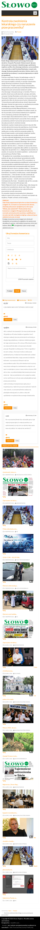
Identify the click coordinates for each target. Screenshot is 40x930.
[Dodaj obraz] (12, 259)
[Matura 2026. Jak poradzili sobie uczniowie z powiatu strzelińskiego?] (18, 713)
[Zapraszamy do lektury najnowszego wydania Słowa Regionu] (18, 486)
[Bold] (8, 255)
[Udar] (19, 255)
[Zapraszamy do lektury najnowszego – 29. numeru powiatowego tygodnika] (18, 628)
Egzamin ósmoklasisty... (10, 813)
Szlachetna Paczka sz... (10, 898)
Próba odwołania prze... (10, 529)
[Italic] (12, 255)
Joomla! (4, 925)
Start (9, 910)
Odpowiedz (8, 319)
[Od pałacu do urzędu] (18, 685)
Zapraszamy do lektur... (10, 500)
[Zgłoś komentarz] (4, 314)
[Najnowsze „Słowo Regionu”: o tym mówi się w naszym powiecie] (18, 770)
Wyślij (17, 291)
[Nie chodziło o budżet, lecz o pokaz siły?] (18, 827)
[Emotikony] (13, 263)
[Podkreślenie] (15, 255)
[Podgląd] (16, 263)
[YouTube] (16, 259)
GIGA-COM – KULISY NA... (11, 557)
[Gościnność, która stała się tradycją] (18, 458)
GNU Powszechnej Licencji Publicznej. (21, 927)
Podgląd (9, 291)
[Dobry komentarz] (4, 316)
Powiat (15, 910)
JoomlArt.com (14, 923)
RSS (30, 300)
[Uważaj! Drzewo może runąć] (18, 742)
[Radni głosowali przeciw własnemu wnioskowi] (18, 855)
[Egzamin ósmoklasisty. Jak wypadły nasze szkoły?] (18, 799)
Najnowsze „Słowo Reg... (10, 784)
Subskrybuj (22, 300)
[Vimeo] (20, 259)
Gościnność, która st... (10, 472)
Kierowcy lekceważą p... (10, 586)
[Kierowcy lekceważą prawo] (18, 571)
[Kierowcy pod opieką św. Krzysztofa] (18, 600)
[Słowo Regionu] (19, 5)
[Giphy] (8, 263)
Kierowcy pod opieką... (10, 614)
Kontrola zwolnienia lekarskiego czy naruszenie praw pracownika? (18, 24)
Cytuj (15, 319)
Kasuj (24, 291)
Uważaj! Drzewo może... (10, 756)
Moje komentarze (10, 300)
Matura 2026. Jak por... (10, 728)
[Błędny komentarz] (6, 316)
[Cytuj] (8, 259)
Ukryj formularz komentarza (17, 233)
